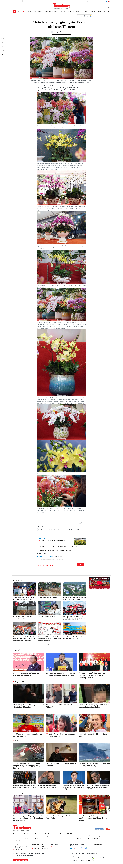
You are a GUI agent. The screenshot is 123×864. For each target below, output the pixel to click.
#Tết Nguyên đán (50, 529)
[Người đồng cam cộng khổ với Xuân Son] (94, 723)
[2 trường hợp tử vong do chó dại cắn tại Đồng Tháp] (61, 804)
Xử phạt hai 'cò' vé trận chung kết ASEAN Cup (59, 706)
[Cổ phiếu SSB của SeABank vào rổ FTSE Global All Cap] (24, 608)
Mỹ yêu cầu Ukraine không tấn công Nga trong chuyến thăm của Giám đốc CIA (98, 787)
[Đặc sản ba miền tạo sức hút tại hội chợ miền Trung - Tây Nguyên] (24, 589)
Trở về (2, 54)
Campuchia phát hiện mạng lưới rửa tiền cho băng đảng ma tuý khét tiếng (24, 786)
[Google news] (87, 848)
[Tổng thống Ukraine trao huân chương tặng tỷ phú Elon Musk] (49, 777)
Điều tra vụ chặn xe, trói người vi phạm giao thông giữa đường (28, 706)
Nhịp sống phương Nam (29, 841)
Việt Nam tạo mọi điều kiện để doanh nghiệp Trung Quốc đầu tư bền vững (60, 674)
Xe (73, 11)
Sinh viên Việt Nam (65, 1)
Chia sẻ (2, 42)
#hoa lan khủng (69, 529)
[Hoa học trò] (108, 829)
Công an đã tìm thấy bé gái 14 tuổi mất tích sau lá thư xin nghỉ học (94, 706)
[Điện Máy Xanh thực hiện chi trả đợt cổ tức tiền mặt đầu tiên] (74, 628)
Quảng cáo (90, 1)
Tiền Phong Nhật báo (53, 1)
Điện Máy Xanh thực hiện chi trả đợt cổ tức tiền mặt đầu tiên (74, 637)
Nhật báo (26, 833)
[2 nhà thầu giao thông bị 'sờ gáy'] (49, 589)
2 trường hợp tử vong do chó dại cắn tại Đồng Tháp (61, 817)
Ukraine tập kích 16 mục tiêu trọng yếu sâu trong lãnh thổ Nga (94, 764)
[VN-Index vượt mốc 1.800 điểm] (49, 608)
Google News (90, 16)
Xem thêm (108, 11)
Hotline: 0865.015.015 (40, 1)
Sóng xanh (29, 11)
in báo (84, 16)
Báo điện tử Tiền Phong (61, 6)
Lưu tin (2, 46)
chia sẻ (77, 16)
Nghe (2, 38)
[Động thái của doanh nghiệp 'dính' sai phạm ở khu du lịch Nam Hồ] (74, 589)
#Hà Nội (78, 529)
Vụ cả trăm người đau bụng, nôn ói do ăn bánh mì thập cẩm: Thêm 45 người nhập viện (93, 818)
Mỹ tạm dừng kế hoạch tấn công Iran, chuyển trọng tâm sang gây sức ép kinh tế (28, 765)
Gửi (81, 564)
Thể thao (63, 11)
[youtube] (109, 1)
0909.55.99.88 (37, 846)
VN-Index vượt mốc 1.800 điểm (47, 616)
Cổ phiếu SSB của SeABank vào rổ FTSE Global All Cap (23, 617)
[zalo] (83, 848)
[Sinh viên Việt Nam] (99, 829)
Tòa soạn (82, 1)
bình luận (87, 16)
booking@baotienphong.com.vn (41, 848)
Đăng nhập (40, 556)
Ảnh (36, 833)
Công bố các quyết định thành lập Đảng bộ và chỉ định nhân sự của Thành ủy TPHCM (92, 675)
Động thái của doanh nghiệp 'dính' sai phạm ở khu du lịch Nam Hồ (74, 598)
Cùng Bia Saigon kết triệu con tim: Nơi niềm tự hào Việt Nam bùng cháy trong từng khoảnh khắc (74, 617)
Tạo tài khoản (49, 556)
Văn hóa (77, 11)
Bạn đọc (79, 838)
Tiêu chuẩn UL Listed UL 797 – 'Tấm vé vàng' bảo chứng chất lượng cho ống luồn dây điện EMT (49, 638)
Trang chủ (14, 11)
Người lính (68, 11)
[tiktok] (78, 848)
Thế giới (46, 11)
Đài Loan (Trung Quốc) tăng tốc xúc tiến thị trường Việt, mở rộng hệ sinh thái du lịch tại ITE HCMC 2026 (24, 638)
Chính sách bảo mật (97, 844)
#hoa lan (60, 529)
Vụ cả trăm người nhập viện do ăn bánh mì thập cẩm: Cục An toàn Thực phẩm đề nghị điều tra (28, 818)
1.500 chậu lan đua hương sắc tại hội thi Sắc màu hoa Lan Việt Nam (60, 547)
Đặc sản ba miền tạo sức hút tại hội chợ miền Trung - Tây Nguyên (23, 598)
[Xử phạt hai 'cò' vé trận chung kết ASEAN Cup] (61, 693)
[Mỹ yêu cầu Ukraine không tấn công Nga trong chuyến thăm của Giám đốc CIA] (98, 777)
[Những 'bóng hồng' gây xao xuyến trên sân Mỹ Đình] (61, 723)
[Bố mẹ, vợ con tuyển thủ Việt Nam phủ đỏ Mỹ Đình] (28, 723)
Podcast (47, 833)
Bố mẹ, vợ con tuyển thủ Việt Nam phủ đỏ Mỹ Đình (27, 735)
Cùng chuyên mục (21, 580)
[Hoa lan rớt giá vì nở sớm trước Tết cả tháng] (80, 541)
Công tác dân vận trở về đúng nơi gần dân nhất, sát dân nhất (28, 674)
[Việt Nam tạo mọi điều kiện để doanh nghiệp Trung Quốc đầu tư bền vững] (61, 662)
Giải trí (82, 11)
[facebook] (106, 1)
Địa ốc (34, 11)
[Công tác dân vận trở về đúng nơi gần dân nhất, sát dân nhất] (28, 662)
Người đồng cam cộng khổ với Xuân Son (93, 735)
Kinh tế (23, 11)
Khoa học (93, 11)
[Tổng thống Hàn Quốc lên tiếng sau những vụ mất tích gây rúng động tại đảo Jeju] (74, 777)
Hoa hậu (99, 11)
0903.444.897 (56, 846)
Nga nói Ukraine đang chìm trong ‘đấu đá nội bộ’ (61, 764)
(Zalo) (42, 846)
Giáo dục (87, 11)
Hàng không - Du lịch (93, 838)
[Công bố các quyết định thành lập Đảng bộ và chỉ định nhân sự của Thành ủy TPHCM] (94, 662)
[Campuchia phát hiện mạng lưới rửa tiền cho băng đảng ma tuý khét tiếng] (24, 777)
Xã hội (19, 11)
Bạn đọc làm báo (21, 860)
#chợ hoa (40, 529)
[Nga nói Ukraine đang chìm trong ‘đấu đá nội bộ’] (61, 752)
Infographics (70, 833)
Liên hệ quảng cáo (37, 844)
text (81, 16)
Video (104, 11)
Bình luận (2, 50)
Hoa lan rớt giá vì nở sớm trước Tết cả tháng (53, 540)
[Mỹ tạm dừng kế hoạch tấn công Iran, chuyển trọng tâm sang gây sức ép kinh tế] (28, 752)
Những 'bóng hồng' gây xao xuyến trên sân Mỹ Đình (60, 735)
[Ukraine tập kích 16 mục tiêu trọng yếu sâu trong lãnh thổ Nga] (94, 752)
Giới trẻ (51, 11)
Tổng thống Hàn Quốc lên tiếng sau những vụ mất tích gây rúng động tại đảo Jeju (73, 787)
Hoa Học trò (75, 1)
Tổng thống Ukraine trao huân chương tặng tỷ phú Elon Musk (47, 786)
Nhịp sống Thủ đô (17, 841)
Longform (59, 833)
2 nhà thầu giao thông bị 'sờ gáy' (47, 597)
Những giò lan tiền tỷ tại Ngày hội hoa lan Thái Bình (55, 550)
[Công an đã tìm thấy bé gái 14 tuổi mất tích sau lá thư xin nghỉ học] (94, 693)
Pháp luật (56, 11)
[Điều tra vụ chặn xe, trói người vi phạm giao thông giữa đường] (28, 693)
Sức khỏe (40, 11)
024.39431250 (18, 849)
